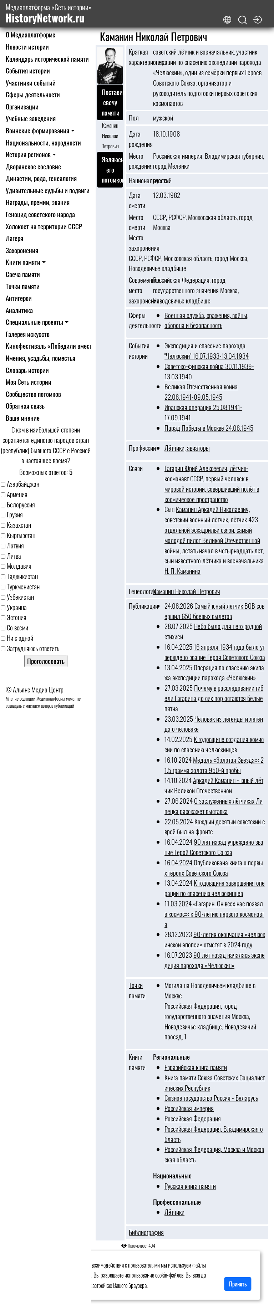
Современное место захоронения (139, 290)
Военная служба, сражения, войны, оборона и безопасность (206, 320)
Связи (136, 468)
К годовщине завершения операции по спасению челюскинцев (214, 887)
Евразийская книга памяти (195, 1067)
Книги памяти (137, 1062)
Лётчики (174, 1212)
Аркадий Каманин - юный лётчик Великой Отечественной (213, 785)
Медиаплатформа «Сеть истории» (48, 13)
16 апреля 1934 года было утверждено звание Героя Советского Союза (214, 651)
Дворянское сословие (33, 166)
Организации (22, 106)
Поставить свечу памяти (110, 102)
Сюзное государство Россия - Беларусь (211, 1097)
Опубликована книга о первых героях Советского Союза (213, 867)
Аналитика (19, 310)
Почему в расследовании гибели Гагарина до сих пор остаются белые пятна (213, 697)
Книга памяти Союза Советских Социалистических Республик (214, 1082)
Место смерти (137, 222)
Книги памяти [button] (23, 262)
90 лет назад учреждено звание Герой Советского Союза (213, 846)
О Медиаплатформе (30, 34)
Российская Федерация (192, 1118)
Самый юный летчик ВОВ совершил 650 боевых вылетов (214, 610)
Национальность (139, 180)
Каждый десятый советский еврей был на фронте (214, 826)
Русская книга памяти (190, 1186)
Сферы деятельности (33, 94)
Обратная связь (25, 405)
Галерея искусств (28, 334)
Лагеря (14, 238)
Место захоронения (139, 242)
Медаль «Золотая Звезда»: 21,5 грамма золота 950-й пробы (214, 764)
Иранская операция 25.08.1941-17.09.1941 (203, 412)
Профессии (139, 448)
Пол (134, 118)
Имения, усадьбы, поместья (40, 358)
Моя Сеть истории (28, 382)
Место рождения (139, 161)
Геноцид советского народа (40, 214)
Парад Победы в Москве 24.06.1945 (208, 428)
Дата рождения (139, 139)
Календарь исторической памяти (47, 58)
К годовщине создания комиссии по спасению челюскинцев (214, 744)
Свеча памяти (23, 274)
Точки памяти (23, 286)
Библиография (139, 1232)
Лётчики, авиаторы (187, 447)
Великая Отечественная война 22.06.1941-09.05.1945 (201, 391)
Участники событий (31, 82)
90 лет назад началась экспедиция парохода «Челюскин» (214, 960)
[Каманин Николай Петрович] (110, 66)
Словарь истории (27, 370)
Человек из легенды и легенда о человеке (213, 723)
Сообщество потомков (33, 394)
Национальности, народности (43, 142)
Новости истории (27, 46)
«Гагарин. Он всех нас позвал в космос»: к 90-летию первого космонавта (214, 913)
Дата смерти (137, 200)
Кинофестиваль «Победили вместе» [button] (52, 346)
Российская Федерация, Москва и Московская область (214, 1154)
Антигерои (19, 298)
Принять (238, 1284)
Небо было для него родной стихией (213, 631)
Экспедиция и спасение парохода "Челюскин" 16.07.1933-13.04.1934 (206, 350)
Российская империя (189, 1108)
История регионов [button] (28, 154)
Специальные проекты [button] (34, 322)
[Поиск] (242, 20)
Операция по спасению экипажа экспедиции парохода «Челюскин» (214, 672)
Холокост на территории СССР (44, 226)
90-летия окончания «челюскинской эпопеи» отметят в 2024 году (214, 939)
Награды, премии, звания (38, 202)
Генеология (139, 591)
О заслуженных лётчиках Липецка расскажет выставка (213, 805)
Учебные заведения (31, 118)
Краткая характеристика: (139, 57)
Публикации (139, 606)
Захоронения (22, 250)
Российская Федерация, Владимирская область (213, 1134)
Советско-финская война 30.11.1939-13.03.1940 (209, 371)
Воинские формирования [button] (37, 130)
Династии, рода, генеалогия (41, 178)
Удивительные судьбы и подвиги (48, 190)
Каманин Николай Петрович (186, 591)
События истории (28, 70)
